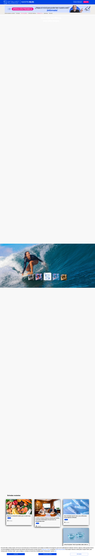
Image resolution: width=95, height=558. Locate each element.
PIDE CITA (86, 1)
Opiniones (46, 13)
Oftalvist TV (39, 13)
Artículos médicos (32, 13)
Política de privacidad (60, 549)
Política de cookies (46, 549)
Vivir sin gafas (24, 13)
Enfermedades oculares (10, 13)
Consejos (18, 13)
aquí (55, 551)
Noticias (50, 13)
